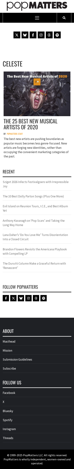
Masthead (9, 341)
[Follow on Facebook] (33, 35)
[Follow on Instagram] (41, 35)
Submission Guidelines (17, 359)
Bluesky (8, 411)
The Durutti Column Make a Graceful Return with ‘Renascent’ (34, 266)
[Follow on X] (16, 35)
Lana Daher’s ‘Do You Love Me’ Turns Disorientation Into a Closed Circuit (35, 237)
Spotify (7, 420)
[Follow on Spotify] (57, 35)
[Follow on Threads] (49, 35)
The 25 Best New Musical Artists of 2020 (30, 124)
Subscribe (9, 368)
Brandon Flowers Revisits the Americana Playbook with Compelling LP (35, 251)
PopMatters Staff (15, 133)
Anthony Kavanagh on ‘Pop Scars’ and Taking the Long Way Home (34, 223)
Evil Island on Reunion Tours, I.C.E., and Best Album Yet (35, 208)
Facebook (9, 393)
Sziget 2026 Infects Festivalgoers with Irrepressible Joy (36, 184)
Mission (7, 350)
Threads (8, 438)
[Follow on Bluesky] (25, 35)
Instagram (9, 429)
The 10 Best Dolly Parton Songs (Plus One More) (33, 196)
